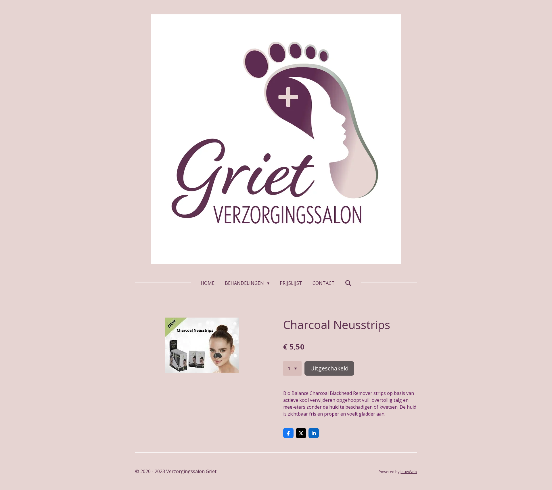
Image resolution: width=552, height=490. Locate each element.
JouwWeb (408, 471)
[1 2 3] (292, 368)
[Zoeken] (348, 282)
